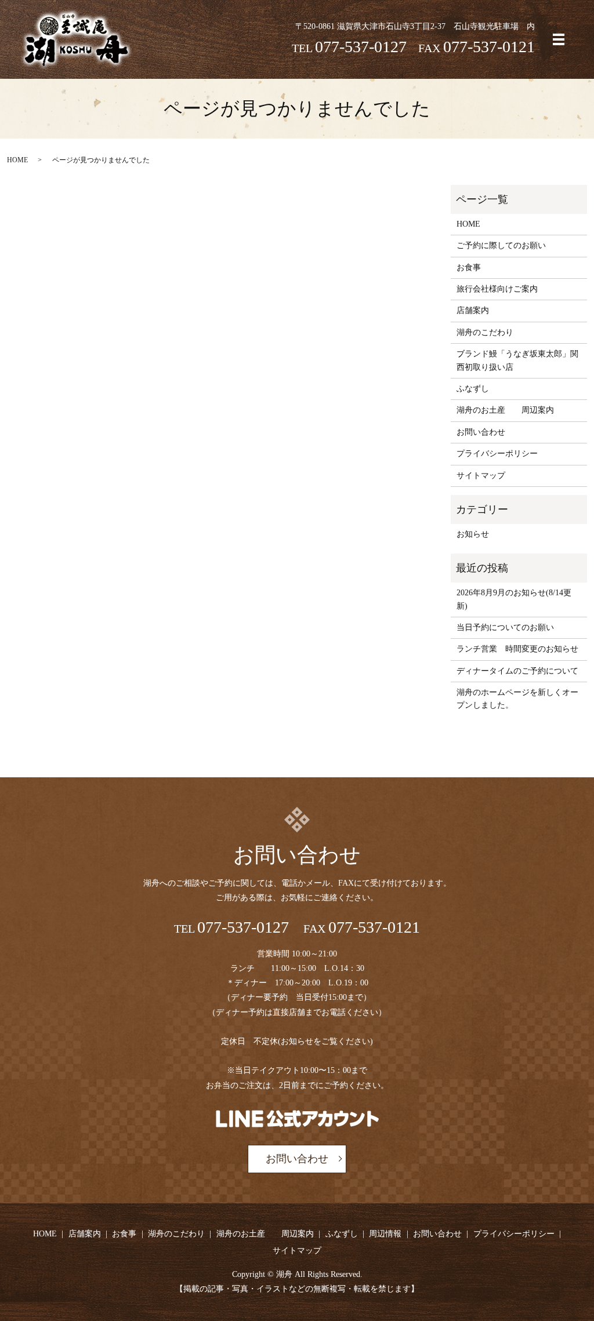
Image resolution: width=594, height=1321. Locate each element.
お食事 (469, 267)
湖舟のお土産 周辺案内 (505, 410)
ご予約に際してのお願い (501, 245)
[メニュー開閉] (558, 39)
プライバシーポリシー (497, 453)
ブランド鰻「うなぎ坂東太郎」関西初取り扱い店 (517, 360)
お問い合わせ (481, 432)
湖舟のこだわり (485, 332)
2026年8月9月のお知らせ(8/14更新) (514, 599)
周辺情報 (385, 1233)
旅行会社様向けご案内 (497, 289)
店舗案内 (473, 310)
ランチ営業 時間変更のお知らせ (517, 649)
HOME (17, 160)
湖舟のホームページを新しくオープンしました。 (517, 698)
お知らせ (473, 534)
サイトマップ (481, 475)
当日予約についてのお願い (505, 627)
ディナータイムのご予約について (517, 671)
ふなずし (473, 388)
